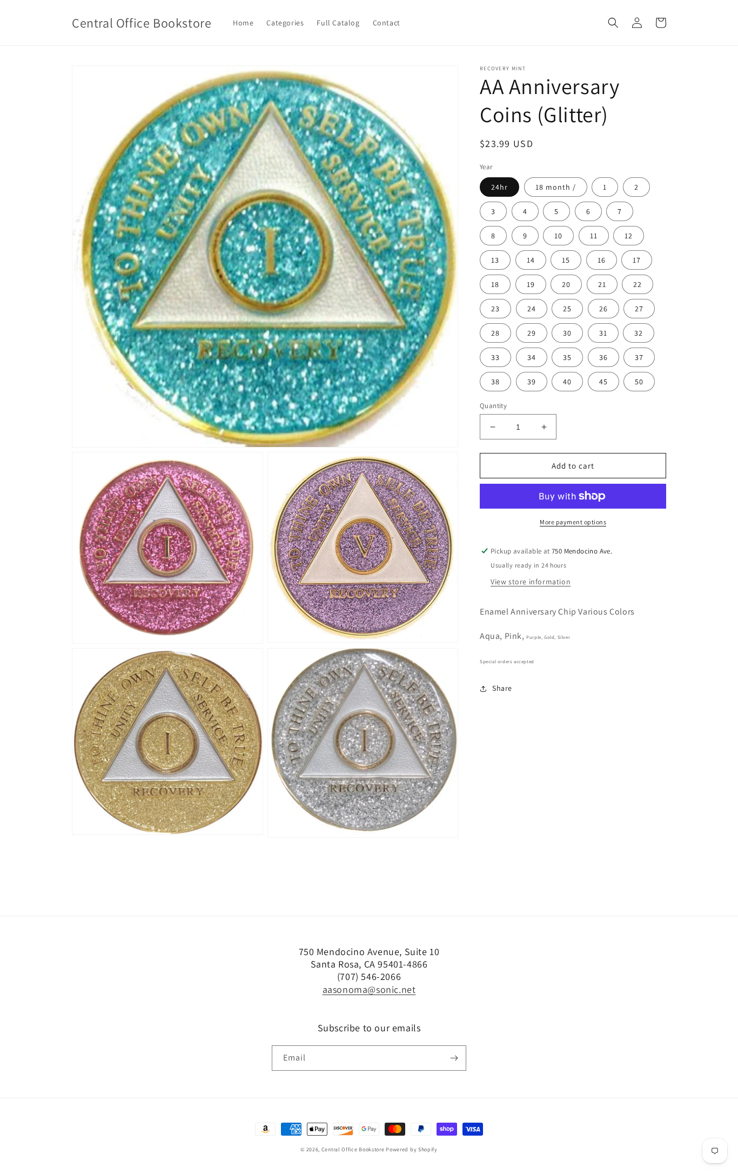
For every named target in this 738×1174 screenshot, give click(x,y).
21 (602, 284)
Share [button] (502, 688)
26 (603, 308)
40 (567, 381)
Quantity (493, 405)
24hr (499, 187)
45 (603, 381)
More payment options (573, 522)
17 (637, 260)
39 (531, 381)
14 (531, 260)
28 (495, 333)
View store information (531, 581)
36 (603, 357)
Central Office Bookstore (353, 1149)
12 (629, 236)
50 (639, 381)
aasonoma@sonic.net (369, 989)
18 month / (555, 187)
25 (567, 308)
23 (495, 308)
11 (594, 236)
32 (638, 333)
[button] (613, 23)
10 (558, 236)
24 (531, 308)
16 (602, 260)
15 (566, 260)
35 (567, 357)
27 (639, 308)
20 (566, 284)
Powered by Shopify (412, 1149)
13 (495, 260)
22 (637, 284)
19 (531, 284)
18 (495, 284)
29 (531, 333)
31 (603, 333)
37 (639, 357)
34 (531, 357)
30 (567, 333)
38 (495, 381)
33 (495, 357)
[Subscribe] (454, 1058)
